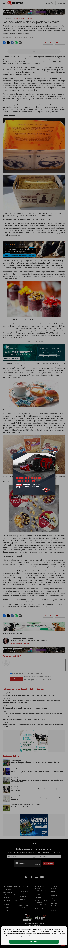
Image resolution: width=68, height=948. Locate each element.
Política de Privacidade (50, 934)
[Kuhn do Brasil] (34, 474)
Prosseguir (33, 941)
